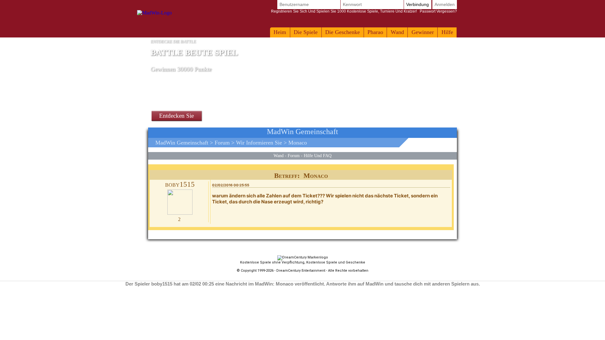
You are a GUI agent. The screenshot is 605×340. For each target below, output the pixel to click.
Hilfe (447, 32)
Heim (280, 32)
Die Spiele (306, 32)
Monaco (297, 142)
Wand (397, 32)
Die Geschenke (342, 32)
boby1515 (180, 184)
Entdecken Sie (176, 115)
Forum (222, 142)
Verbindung (417, 4)
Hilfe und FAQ (317, 155)
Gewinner (423, 32)
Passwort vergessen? (364, 11)
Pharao (375, 32)
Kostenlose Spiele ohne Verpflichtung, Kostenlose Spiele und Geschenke (302, 262)
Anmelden (445, 4)
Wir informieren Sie (259, 142)
